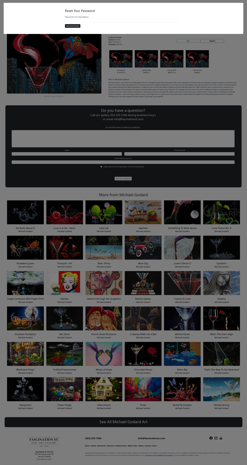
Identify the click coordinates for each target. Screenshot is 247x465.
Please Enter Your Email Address (76, 17)
